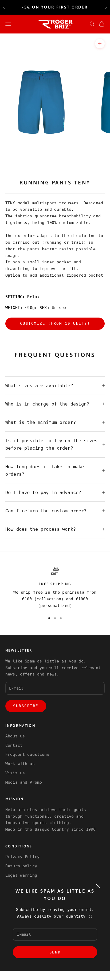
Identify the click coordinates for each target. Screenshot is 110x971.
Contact (13, 745)
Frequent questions (27, 754)
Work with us (20, 763)
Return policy (21, 866)
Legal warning (21, 875)
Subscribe (25, 706)
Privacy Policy (22, 856)
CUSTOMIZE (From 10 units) (55, 323)
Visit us (15, 773)
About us (15, 736)
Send (55, 952)
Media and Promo (23, 782)
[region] (55, 588)
